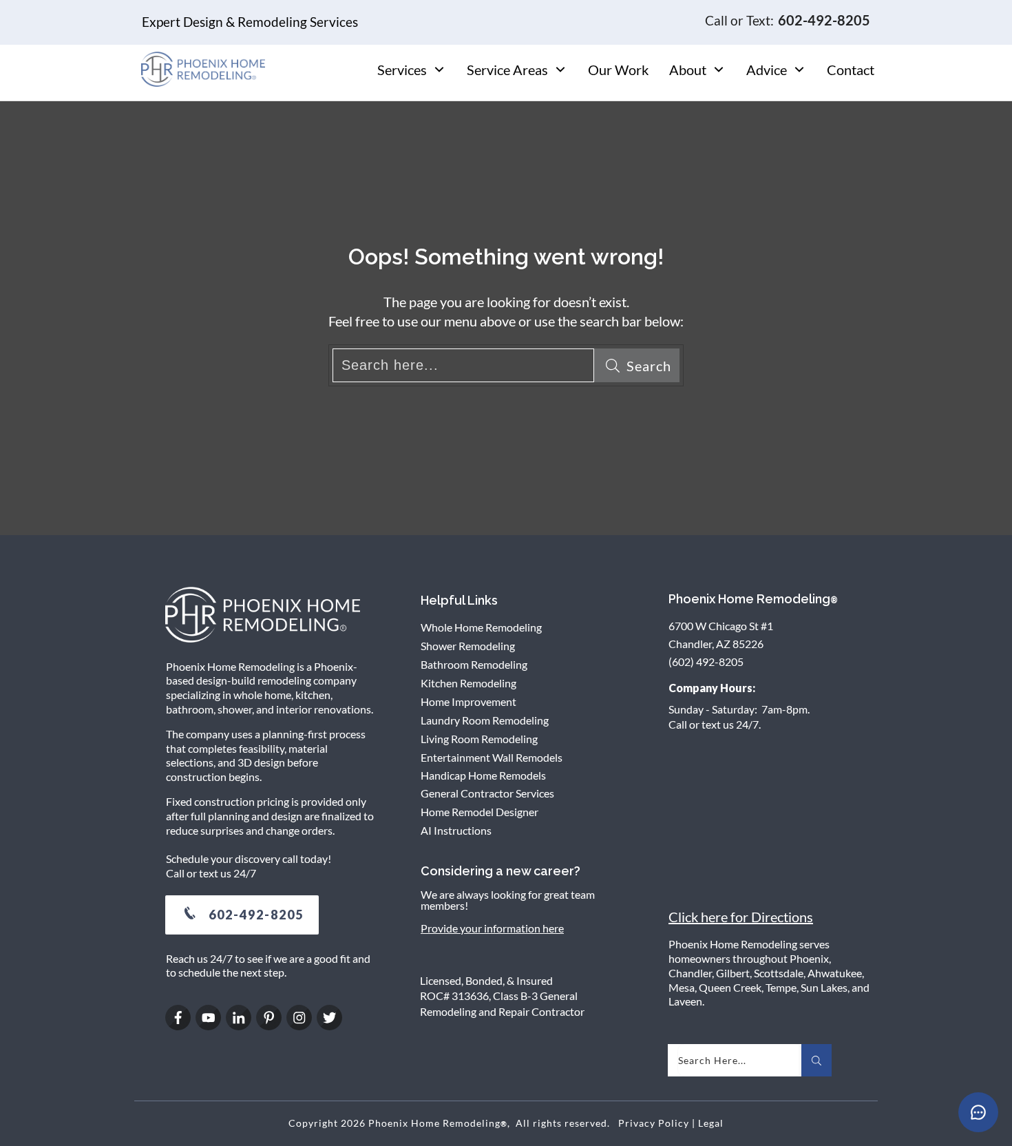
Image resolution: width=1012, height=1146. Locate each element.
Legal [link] (711, 1123)
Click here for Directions (740, 916)
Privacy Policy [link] (653, 1123)
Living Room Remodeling (479, 738)
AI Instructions (456, 830)
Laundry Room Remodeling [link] (485, 720)
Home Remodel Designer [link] (479, 811)
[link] (242, 915)
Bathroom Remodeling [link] (474, 664)
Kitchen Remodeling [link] (468, 682)
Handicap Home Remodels (483, 775)
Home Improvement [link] (468, 701)
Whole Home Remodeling (481, 627)
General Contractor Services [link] (487, 793)
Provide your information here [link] (492, 928)
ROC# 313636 (454, 995)
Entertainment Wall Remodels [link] (491, 757)
